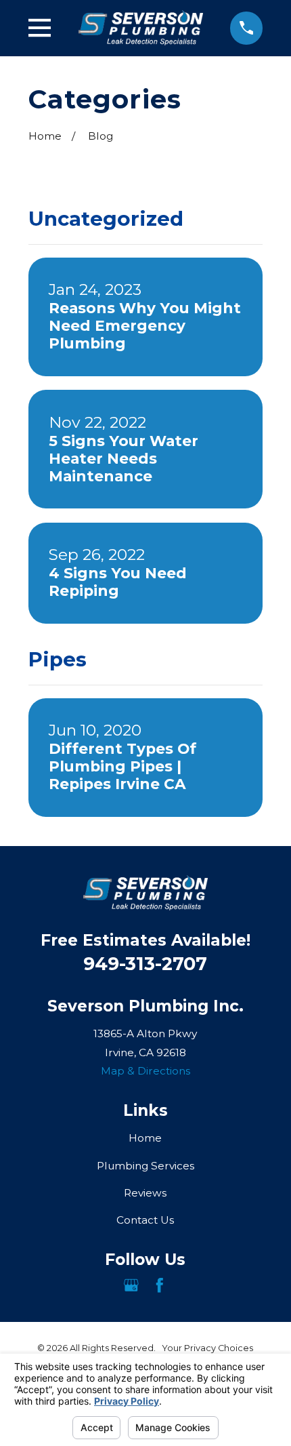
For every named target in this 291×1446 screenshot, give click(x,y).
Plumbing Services (145, 1165)
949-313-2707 (145, 963)
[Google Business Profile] (131, 1285)
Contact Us (145, 1219)
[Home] (141, 27)
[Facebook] (159, 1285)
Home (145, 1137)
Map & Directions (145, 1070)
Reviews (145, 1192)
